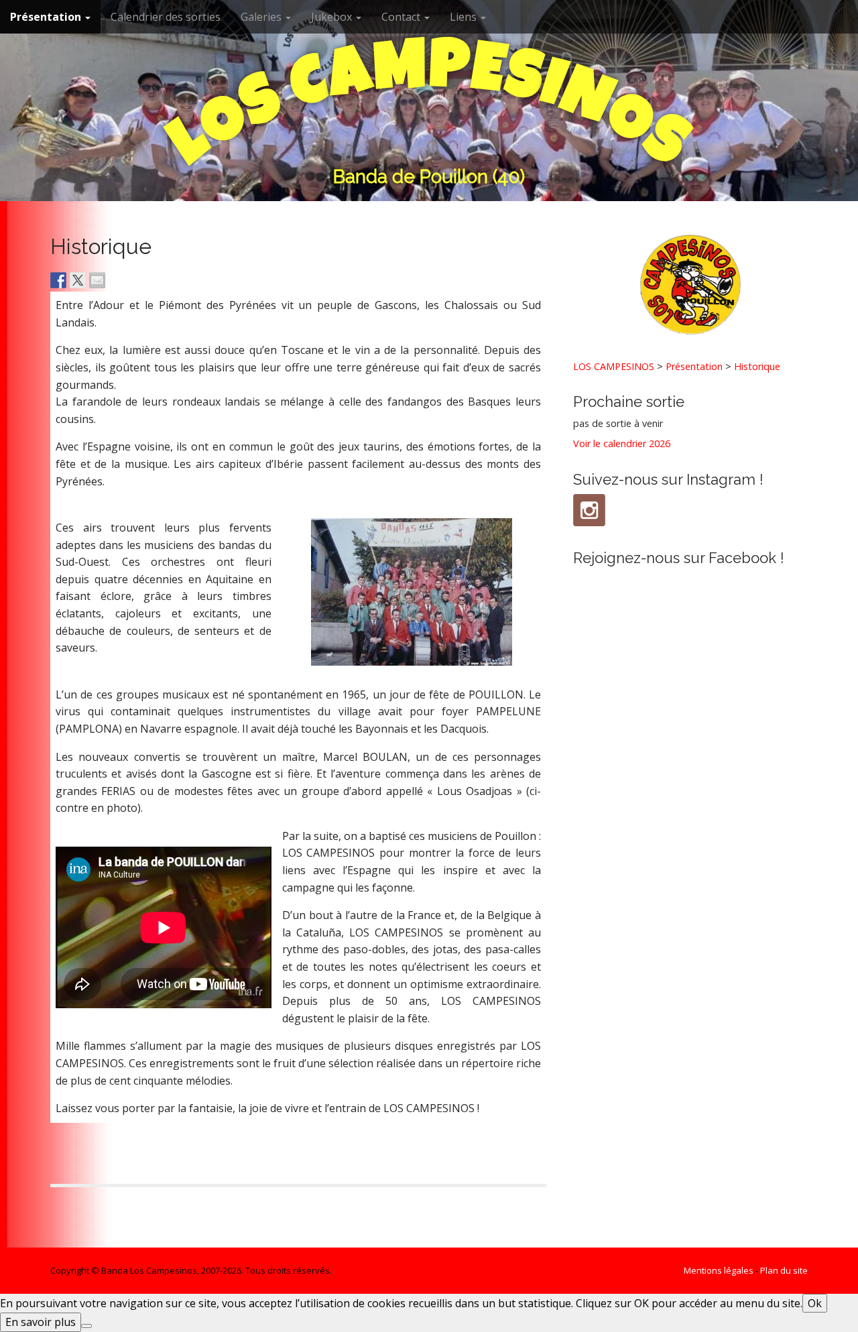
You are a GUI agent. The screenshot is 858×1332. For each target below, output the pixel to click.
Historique (757, 366)
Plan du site (784, 1270)
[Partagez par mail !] (97, 280)
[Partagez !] (58, 280)
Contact (402, 16)
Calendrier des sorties (166, 16)
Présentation (47, 16)
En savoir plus (40, 1322)
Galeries (262, 16)
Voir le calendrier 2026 (621, 443)
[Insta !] (589, 510)
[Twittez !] (78, 280)
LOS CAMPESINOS (613, 366)
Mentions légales (718, 1270)
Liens (464, 16)
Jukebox (333, 16)
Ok (815, 1303)
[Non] (86, 1326)
